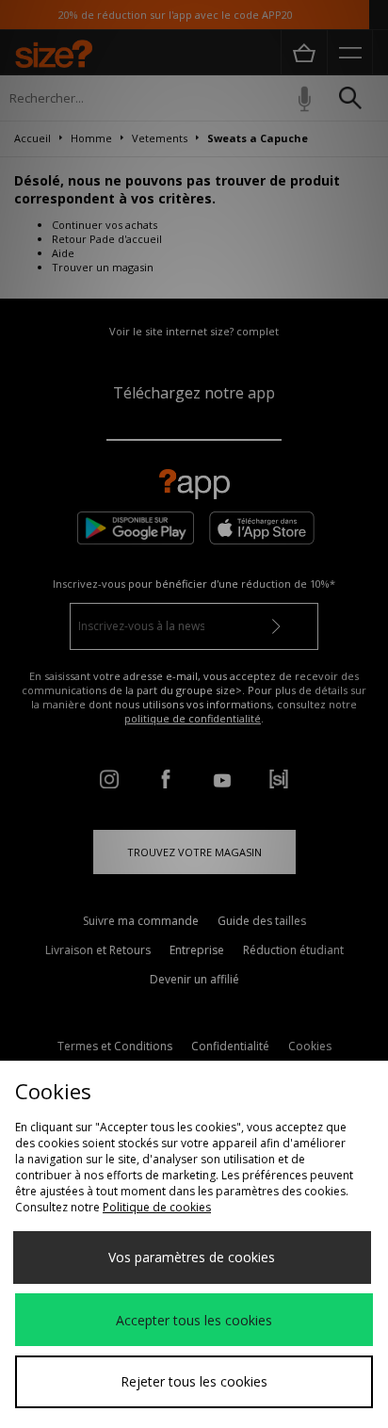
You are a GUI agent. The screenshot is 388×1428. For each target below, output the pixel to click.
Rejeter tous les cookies (194, 1381)
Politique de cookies (157, 1207)
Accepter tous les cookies (194, 1320)
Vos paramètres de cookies (191, 1257)
